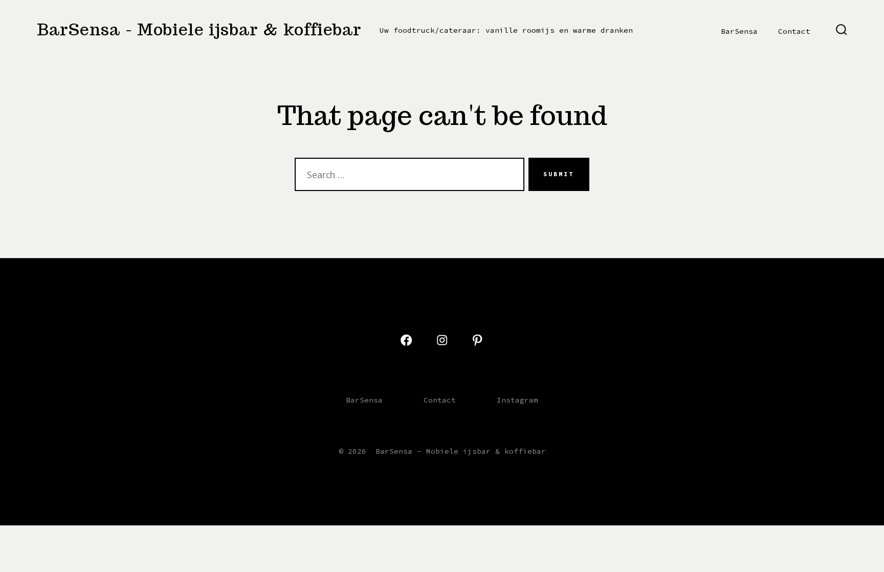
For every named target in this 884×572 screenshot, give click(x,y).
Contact (794, 31)
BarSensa (739, 31)
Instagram (517, 400)
